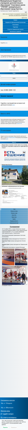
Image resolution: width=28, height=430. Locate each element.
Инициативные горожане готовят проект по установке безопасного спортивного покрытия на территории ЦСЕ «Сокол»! (15, 146)
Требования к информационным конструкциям (13, 186)
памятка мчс (19, 123)
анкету (25, 56)
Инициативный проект (7, 164)
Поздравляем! (15, 227)
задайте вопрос (8, 414)
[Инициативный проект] (15, 175)
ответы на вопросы (9, 418)
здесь (6, 42)
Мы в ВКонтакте (7, 407)
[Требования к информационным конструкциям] (15, 196)
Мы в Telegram (6, 403)
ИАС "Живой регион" (11, 137)
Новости (14, 142)
